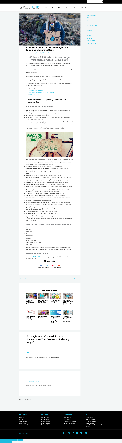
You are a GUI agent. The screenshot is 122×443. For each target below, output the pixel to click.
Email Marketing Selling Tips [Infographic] (43, 302)
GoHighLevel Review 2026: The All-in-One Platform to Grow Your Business (68, 319)
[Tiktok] (73, 433)
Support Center (23, 421)
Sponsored (89, 38)
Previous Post (23, 279)
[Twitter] (81, 433)
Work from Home (91, 43)
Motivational (90, 33)
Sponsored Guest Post (47, 425)
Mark (28, 380)
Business (89, 23)
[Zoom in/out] (3, 440)
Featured (89, 28)
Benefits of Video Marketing (43, 317)
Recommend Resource (35, 94)
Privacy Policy (22, 423)
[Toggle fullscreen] (9, 440)
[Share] (15, 440)
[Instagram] (68, 433)
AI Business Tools (90, 417)
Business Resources (92, 25)
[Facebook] (64, 433)
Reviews (89, 35)
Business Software (91, 419)
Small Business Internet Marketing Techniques (30, 318)
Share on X (68, 102)
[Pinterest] (85, 433)
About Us (21, 417)
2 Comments (29, 53)
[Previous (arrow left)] (3, 442)
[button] (61, 7)
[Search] (102, 1)
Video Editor (66, 419)
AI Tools (89, 18)
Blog (34, 53)
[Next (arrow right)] (9, 442)
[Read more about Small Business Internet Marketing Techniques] (31, 312)
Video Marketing (91, 40)
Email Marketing (67, 417)
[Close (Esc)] (20, 440)
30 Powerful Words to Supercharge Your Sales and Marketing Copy (47, 100)
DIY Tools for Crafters (69, 423)
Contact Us (21, 419)
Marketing (39, 53)
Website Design (45, 417)
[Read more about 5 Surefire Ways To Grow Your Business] (55, 296)
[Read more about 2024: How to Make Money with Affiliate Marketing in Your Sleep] (68, 296)
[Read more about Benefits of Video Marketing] (43, 312)
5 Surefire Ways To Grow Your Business (55, 302)
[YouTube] (77, 433)
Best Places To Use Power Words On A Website (41, 92)
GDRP (27, 433)
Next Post (77, 279)
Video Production (45, 421)
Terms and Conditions (24, 425)
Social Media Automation (70, 421)
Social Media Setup (46, 423)
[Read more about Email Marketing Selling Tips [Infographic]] (43, 296)
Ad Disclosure (22, 433)
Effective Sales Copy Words (36, 90)
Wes (28, 352)
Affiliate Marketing (91, 15)
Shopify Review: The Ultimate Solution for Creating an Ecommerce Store (55, 319)
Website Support (45, 419)
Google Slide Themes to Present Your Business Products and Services (30, 303)
